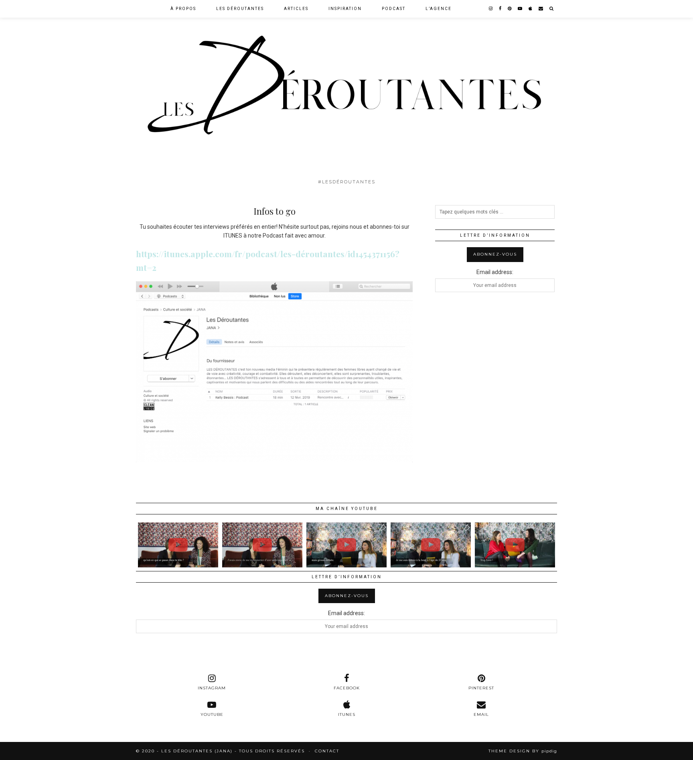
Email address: (494, 272)
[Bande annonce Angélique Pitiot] (431, 544)
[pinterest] (510, 9)
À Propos (183, 8)
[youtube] (520, 9)
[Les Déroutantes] (346, 87)
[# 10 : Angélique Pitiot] (346, 544)
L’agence (439, 8)
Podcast (393, 8)
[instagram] (491, 9)
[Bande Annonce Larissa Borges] (262, 544)
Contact (327, 751)
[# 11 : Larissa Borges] (178, 544)
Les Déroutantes (240, 8)
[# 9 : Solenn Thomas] (515, 544)
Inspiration (345, 8)
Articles (296, 8)
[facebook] (500, 9)
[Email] (541, 9)
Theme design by (522, 751)
